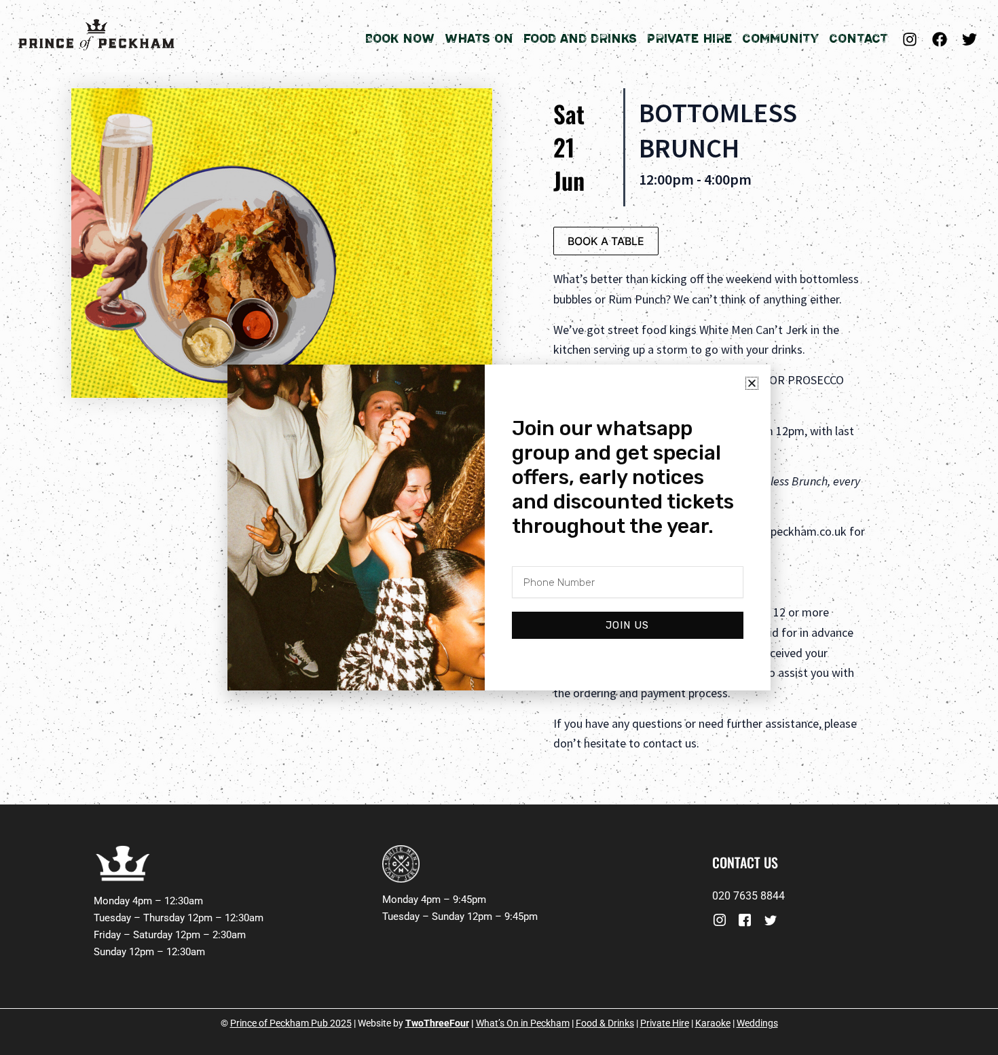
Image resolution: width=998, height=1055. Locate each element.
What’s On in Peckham (523, 1023)
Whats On (479, 39)
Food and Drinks (580, 39)
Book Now (400, 39)
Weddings (757, 1023)
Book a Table (606, 241)
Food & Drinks (605, 1023)
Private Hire (689, 39)
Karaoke (713, 1023)
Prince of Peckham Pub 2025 (291, 1023)
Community (780, 39)
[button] (752, 383)
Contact (858, 39)
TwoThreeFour (437, 1023)
